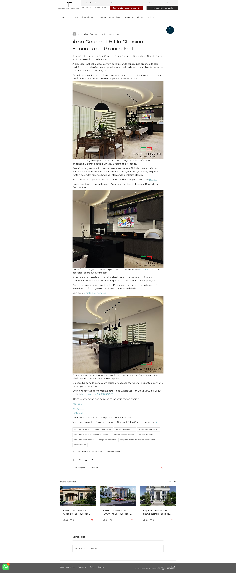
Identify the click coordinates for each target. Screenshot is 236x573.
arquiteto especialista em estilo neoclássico (92, 429)
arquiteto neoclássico (125, 429)
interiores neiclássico (115, 451)
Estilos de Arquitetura (84, 17)
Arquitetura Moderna (134, 17)
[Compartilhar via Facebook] (74, 460)
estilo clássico (98, 451)
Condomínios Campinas (109, 17)
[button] (172, 17)
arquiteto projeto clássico (123, 434)
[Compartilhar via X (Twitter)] (80, 460)
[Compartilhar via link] (92, 460)
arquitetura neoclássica (148, 429)
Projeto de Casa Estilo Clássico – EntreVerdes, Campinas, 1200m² (76, 512)
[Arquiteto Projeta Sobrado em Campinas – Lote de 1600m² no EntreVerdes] (158, 496)
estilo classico (80, 445)
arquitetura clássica (147, 434)
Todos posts (65, 17)
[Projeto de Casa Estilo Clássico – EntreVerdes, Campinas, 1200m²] (78, 496)
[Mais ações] (162, 34)
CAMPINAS (101, 8)
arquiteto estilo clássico (84, 440)
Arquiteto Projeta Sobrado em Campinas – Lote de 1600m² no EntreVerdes (157, 512)
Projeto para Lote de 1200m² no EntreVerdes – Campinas (116, 512)
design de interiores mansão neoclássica (137, 440)
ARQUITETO (88, 8)
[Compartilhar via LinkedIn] (86, 460)
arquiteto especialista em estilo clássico (91, 434)
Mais (149, 17)
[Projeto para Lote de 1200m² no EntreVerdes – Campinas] (118, 496)
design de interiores (107, 440)
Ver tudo (172, 481)
